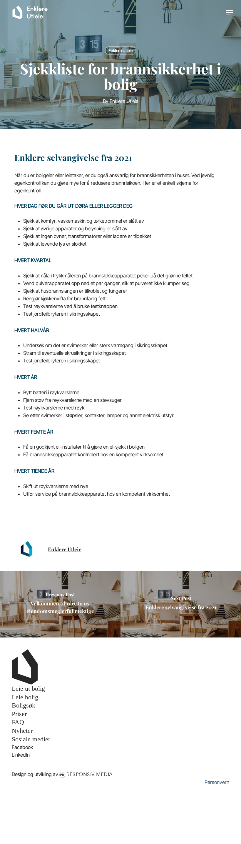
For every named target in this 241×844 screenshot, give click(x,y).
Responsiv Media (89, 774)
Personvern (217, 782)
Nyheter (22, 730)
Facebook (22, 747)
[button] (229, 12)
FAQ (18, 722)
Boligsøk (23, 705)
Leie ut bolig (28, 688)
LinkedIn (21, 755)
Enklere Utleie (120, 50)
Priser (19, 714)
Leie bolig (25, 697)
